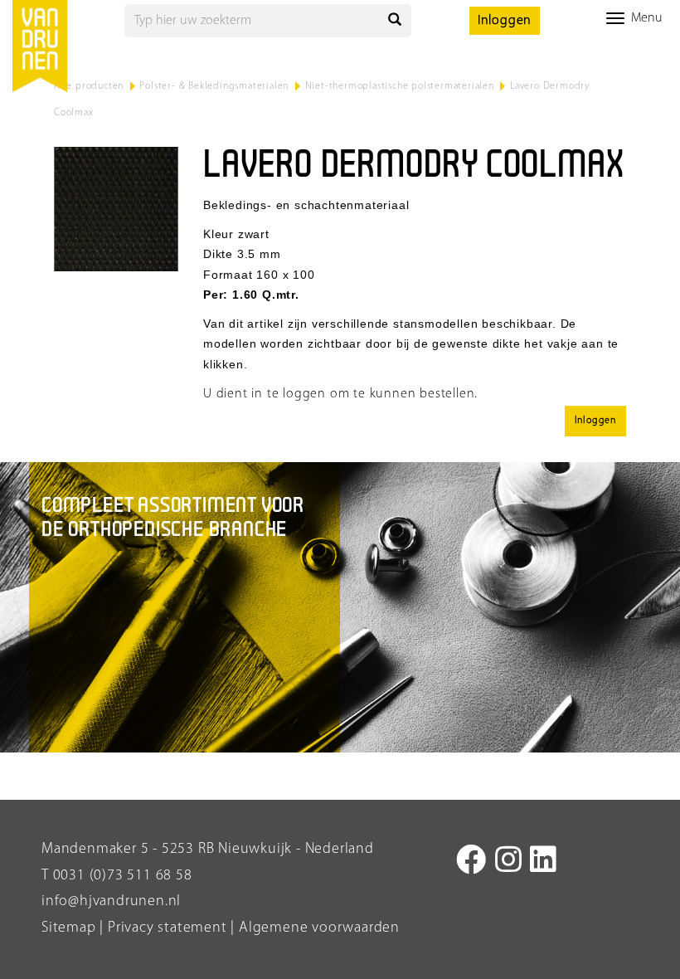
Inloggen (505, 20)
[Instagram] (508, 863)
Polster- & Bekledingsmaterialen (214, 86)
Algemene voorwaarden (319, 928)
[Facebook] (471, 863)
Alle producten (89, 86)
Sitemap (68, 928)
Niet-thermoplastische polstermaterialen (399, 86)
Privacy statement (165, 928)
